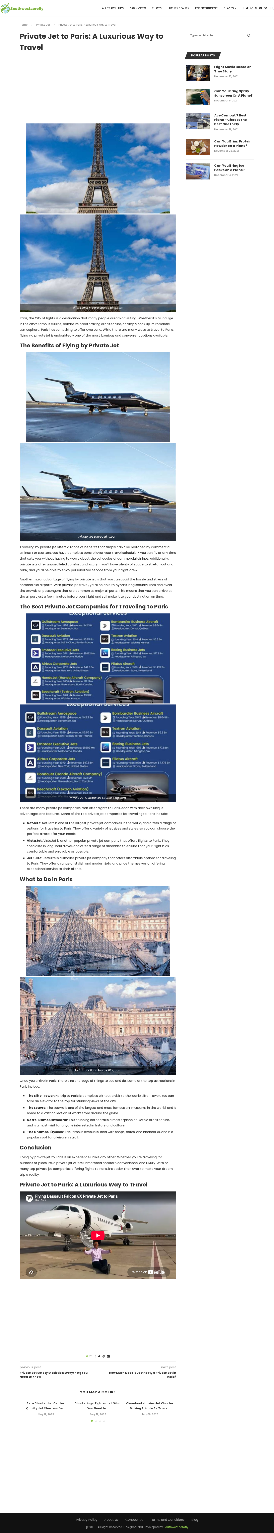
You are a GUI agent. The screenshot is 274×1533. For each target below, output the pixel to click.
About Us (111, 1519)
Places (229, 8)
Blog (194, 1519)
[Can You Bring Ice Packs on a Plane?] (198, 171)
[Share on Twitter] (99, 1356)
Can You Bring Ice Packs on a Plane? (229, 167)
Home (24, 25)
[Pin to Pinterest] (103, 1356)
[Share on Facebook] (95, 1356)
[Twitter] (247, 8)
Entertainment (206, 8)
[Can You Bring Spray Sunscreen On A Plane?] (198, 97)
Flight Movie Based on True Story (233, 69)
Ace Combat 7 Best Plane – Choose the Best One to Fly (230, 120)
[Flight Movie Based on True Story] (198, 73)
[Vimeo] (265, 8)
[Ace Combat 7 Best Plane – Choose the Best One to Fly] (198, 121)
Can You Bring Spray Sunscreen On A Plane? (233, 93)
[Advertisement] (98, 86)
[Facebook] (243, 8)
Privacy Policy (86, 1519)
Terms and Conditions (167, 1519)
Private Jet (43, 25)
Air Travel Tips (113, 8)
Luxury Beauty (178, 8)
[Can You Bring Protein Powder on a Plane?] (198, 147)
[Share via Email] (108, 1356)
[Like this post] (90, 1356)
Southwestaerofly (176, 1527)
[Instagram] (252, 8)
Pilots (156, 8)
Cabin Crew (138, 8)
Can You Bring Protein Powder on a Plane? (233, 143)
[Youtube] (260, 8)
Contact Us (134, 1519)
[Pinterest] (256, 8)
